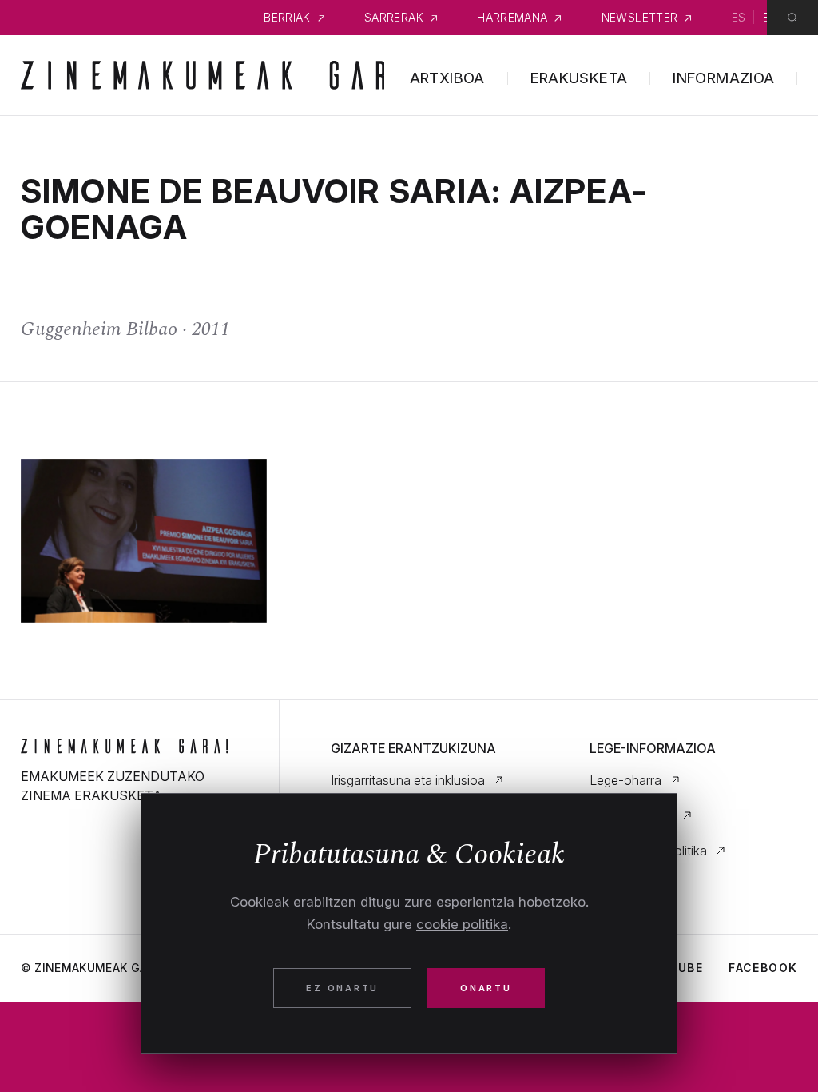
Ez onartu (342, 988)
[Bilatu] (792, 17)
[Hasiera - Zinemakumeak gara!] (124, 746)
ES (739, 17)
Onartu (486, 988)
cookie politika (462, 924)
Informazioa (723, 77)
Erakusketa (579, 77)
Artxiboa (447, 77)
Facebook (763, 967)
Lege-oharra (625, 780)
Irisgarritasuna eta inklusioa (408, 780)
